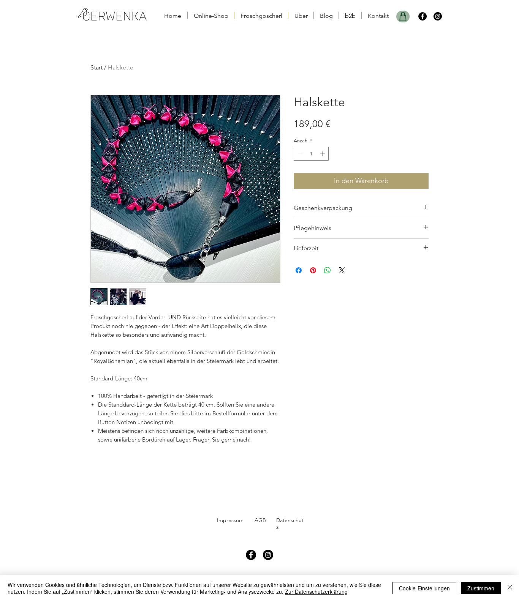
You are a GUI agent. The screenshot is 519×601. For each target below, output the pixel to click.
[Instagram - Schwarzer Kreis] (438, 16)
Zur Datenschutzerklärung (316, 591)
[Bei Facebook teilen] (298, 270)
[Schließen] (509, 588)
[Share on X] (342, 270)
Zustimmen (480, 588)
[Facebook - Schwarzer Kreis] (422, 16)
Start (96, 67)
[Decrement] (299, 153)
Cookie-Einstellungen (424, 588)
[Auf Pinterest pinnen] (313, 270)
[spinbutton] (311, 153)
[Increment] (323, 153)
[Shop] (403, 16)
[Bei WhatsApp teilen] (327, 270)
